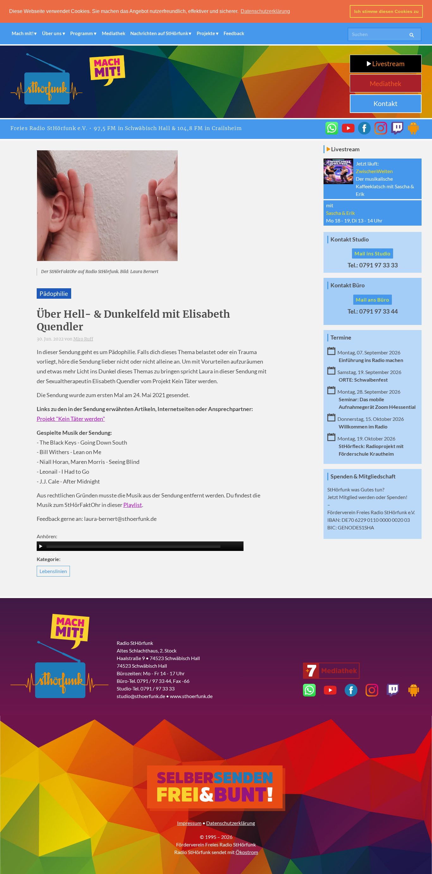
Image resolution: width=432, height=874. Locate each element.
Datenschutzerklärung (230, 823)
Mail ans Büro (372, 300)
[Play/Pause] (40, 546)
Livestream (387, 63)
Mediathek (113, 33)
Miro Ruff (83, 339)
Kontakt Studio (349, 239)
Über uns (52, 33)
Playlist (132, 505)
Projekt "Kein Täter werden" (71, 418)
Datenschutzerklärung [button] (265, 11)
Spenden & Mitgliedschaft (363, 476)
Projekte (206, 33)
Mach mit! (23, 33)
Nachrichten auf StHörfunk (159, 33)
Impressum (189, 823)
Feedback (234, 33)
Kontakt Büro (347, 285)
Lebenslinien (53, 571)
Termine (340, 337)
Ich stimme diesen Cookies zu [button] (386, 11)
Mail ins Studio (373, 253)
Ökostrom (247, 852)
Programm (81, 33)
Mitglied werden (357, 497)
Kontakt (385, 103)
